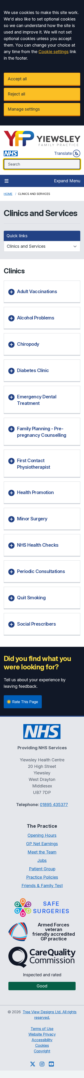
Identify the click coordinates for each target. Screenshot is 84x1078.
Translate (63, 153)
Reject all (16, 94)
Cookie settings (53, 51)
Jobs (42, 860)
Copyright (42, 1051)
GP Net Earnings (42, 843)
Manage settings (24, 109)
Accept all (17, 78)
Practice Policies (42, 877)
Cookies (42, 1045)
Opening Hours (42, 835)
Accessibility (42, 1039)
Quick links (17, 235)
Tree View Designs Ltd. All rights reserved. (50, 1015)
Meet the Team (42, 852)
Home (8, 194)
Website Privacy (42, 1034)
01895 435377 (54, 804)
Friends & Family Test (42, 885)
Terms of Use (42, 1028)
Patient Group (42, 868)
